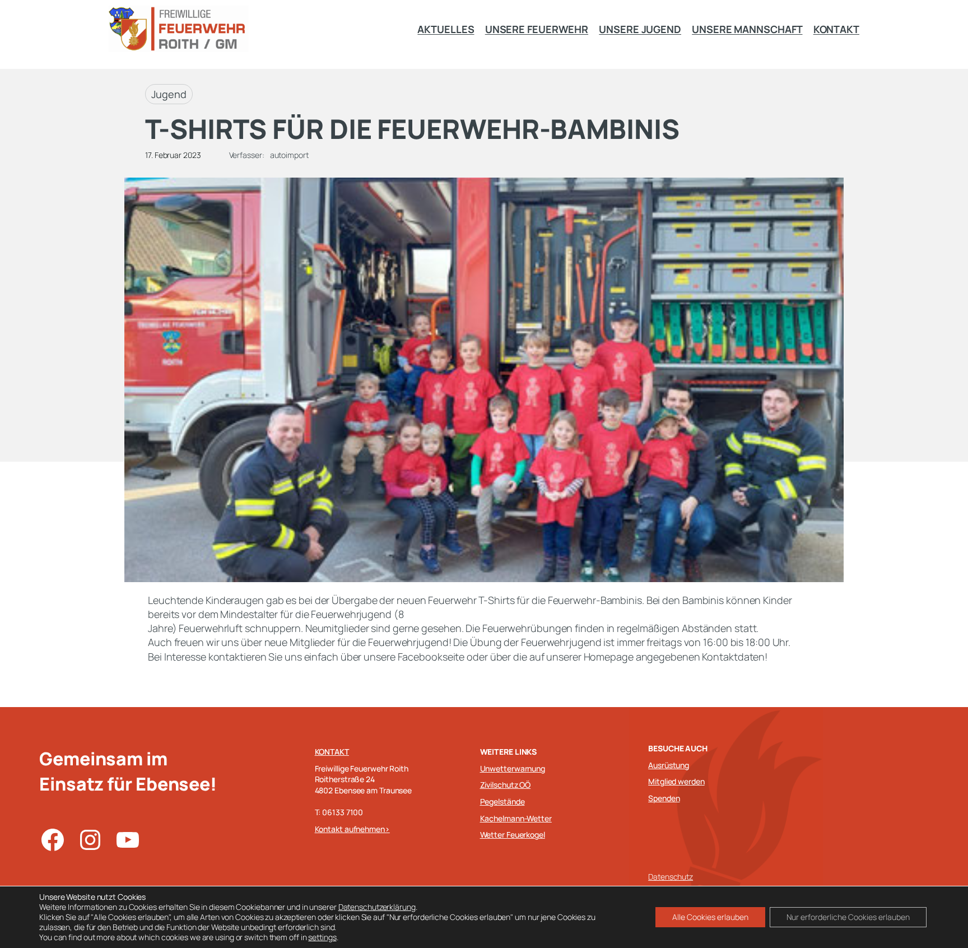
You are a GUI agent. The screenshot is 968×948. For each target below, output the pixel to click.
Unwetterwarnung (513, 768)
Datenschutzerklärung (377, 906)
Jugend (168, 94)
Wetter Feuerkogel (512, 834)
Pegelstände (502, 801)
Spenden (664, 798)
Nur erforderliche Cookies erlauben (848, 917)
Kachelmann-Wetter (516, 818)
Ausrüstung (668, 765)
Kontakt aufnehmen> (352, 829)
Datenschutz (670, 876)
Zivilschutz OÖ (505, 784)
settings (322, 937)
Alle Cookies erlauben (710, 917)
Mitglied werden (676, 781)
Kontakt (332, 751)
